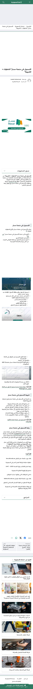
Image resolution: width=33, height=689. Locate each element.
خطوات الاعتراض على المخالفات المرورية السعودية (9, 547)
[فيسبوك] (25, 538)
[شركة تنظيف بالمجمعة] (16, 629)
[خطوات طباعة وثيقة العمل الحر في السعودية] (16, 462)
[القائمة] (29, 2)
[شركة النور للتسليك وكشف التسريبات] (16, 664)
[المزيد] (12, 538)
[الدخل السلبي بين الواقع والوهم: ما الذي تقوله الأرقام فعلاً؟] (16, 572)
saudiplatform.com (19, 433)
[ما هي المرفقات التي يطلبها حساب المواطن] (16, 474)
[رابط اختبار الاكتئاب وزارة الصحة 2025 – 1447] (16, 466)
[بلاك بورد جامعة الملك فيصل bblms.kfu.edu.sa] (16, 478)
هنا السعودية (12, 181)
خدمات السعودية (19, 26)
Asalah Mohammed (16, 79)
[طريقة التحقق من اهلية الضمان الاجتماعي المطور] (16, 482)
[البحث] (3, 2)
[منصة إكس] (20, 538)
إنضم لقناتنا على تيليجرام (15, 685)
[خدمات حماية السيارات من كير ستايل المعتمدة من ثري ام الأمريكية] (16, 610)
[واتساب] (16, 538)
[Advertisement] (16, 49)
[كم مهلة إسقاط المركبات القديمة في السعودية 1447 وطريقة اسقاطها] (16, 487)
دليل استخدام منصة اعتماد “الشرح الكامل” (24, 547)
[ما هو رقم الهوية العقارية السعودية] (16, 470)
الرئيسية (28, 26)
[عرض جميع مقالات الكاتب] (29, 80)
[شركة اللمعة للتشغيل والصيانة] (16, 646)
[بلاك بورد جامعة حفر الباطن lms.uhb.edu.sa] (16, 458)
